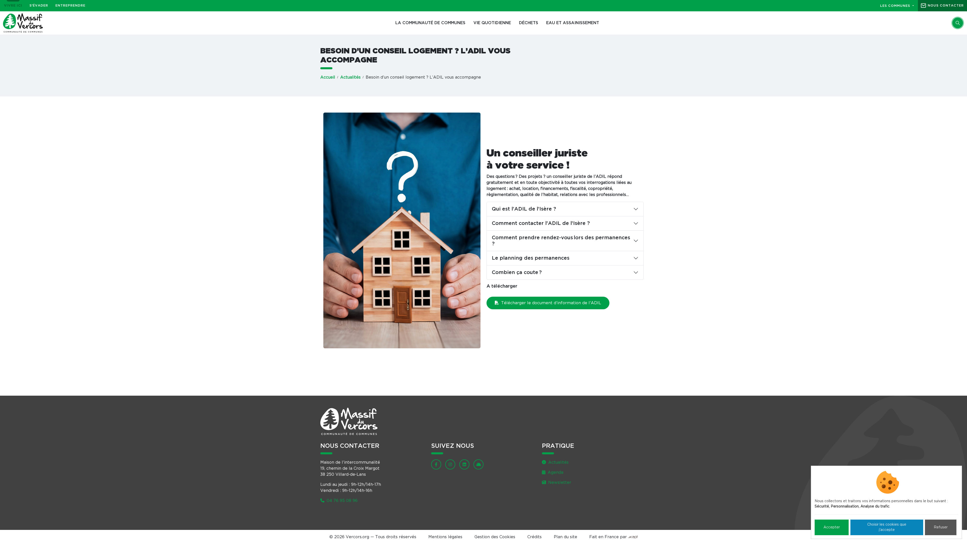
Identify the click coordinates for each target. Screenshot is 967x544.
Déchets (528, 23)
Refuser (941, 527)
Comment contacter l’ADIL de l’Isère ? (541, 223)
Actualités (350, 77)
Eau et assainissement (572, 23)
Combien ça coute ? (517, 272)
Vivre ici (13, 5)
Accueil (327, 77)
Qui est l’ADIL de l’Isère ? (524, 209)
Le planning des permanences (530, 258)
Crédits (534, 537)
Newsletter (559, 483)
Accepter (831, 527)
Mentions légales (445, 537)
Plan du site (565, 537)
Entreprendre (70, 5)
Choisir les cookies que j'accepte (886, 527)
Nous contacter (946, 5)
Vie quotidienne (492, 23)
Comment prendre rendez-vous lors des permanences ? (561, 240)
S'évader (38, 5)
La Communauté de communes (430, 23)
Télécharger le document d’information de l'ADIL (550, 303)
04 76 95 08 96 (341, 501)
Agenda (554, 472)
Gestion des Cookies (494, 537)
